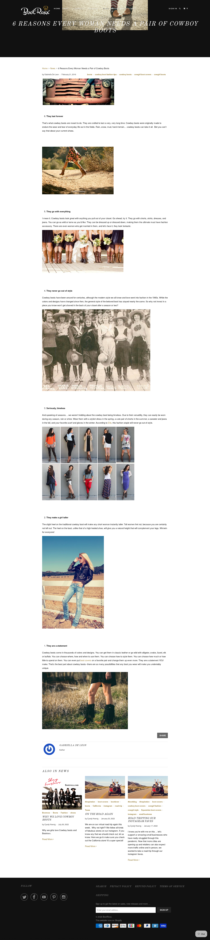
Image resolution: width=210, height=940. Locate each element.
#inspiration (90, 801)
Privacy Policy (120, 886)
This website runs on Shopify (109, 920)
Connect (79, 8)
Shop (66, 8)
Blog (106, 8)
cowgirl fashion (154, 806)
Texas (87, 810)
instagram (108, 806)
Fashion (64, 812)
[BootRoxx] (35, 10)
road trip (118, 806)
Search (101, 886)
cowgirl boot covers (142, 74)
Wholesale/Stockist (124, 8)
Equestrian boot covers (151, 810)
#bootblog (132, 801)
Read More (47, 839)
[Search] (180, 8)
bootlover (115, 801)
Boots (55, 812)
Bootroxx (46, 812)
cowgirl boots (160, 74)
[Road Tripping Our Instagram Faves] (148, 797)
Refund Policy (145, 886)
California (97, 806)
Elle (109, 422)
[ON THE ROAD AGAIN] (105, 797)
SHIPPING (102, 895)
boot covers (85, 660)
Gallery (94, 8)
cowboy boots (125, 74)
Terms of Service (171, 886)
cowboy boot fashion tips (106, 74)
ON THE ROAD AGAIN (99, 814)
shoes (73, 812)
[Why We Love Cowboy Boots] (62, 808)
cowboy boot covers (136, 806)
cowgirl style (133, 810)
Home (57, 8)
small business (145, 814)
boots (89, 74)
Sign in (173, 8)
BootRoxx (107, 916)
